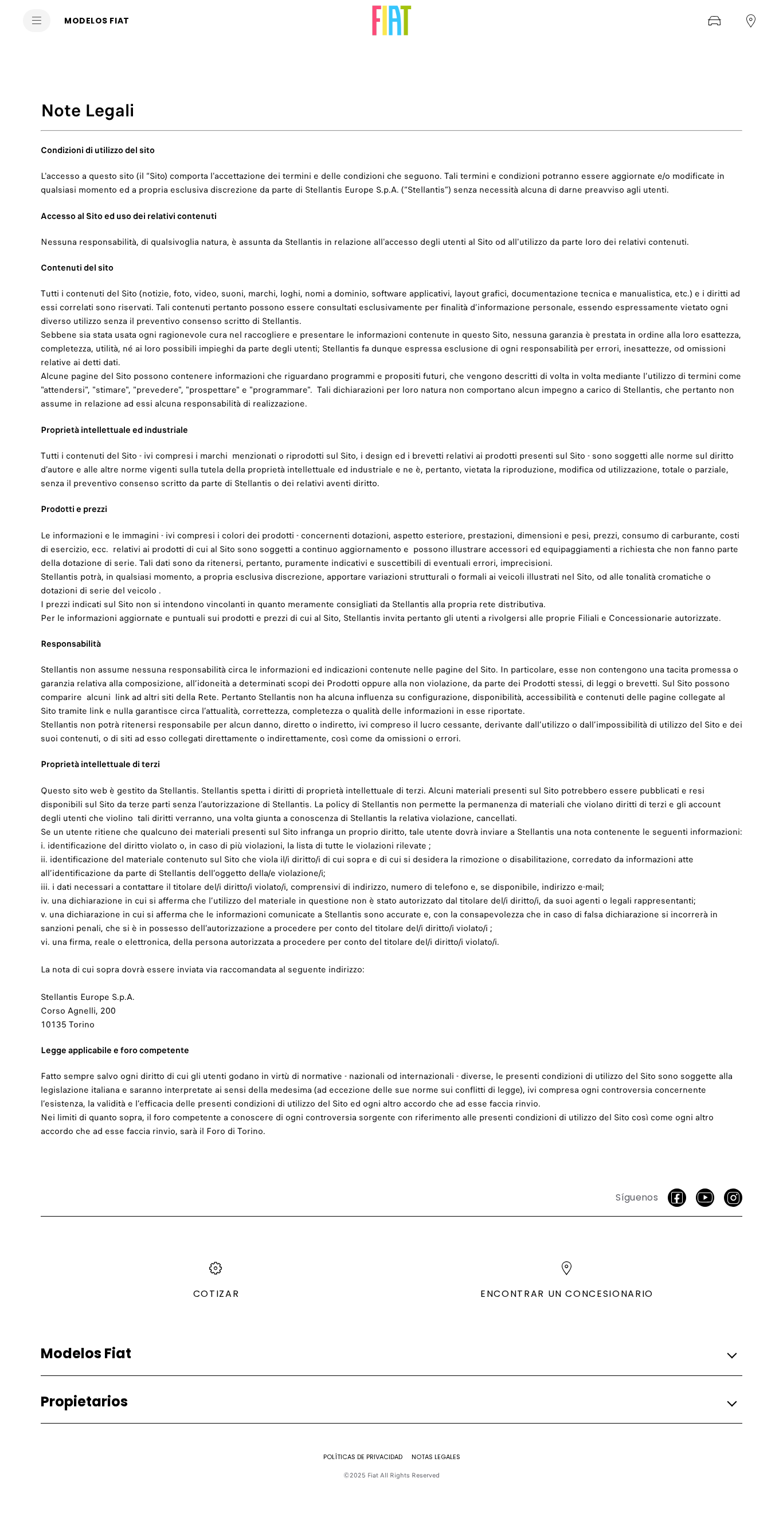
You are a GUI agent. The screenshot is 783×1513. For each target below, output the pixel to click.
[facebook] (677, 1197)
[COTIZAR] (714, 20)
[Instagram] (733, 1197)
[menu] (37, 21)
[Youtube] (705, 1197)
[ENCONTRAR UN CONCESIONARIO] (751, 20)
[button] (388, 1354)
